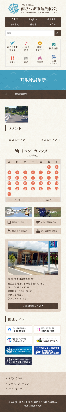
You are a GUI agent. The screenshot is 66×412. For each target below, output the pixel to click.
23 (56, 183)
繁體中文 (14, 24)
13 (33, 177)
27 (33, 188)
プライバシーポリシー (20, 383)
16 (56, 177)
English (33, 19)
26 (25, 188)
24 (9, 188)
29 (48, 188)
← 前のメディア (15, 140)
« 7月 (17, 199)
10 (9, 177)
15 (48, 177)
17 (9, 183)
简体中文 (51, 19)
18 (17, 183)
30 (56, 188)
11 (17, 177)
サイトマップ (15, 388)
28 (41, 188)
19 (25, 183)
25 (17, 188)
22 (48, 183)
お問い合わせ (15, 378)
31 (9, 193)
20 (33, 183)
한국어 (33, 24)
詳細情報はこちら (34, 306)
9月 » (49, 199)
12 (25, 177)
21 (41, 183)
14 (41, 177)
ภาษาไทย (51, 24)
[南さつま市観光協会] (33, 6)
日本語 (14, 19)
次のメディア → (51, 140)
